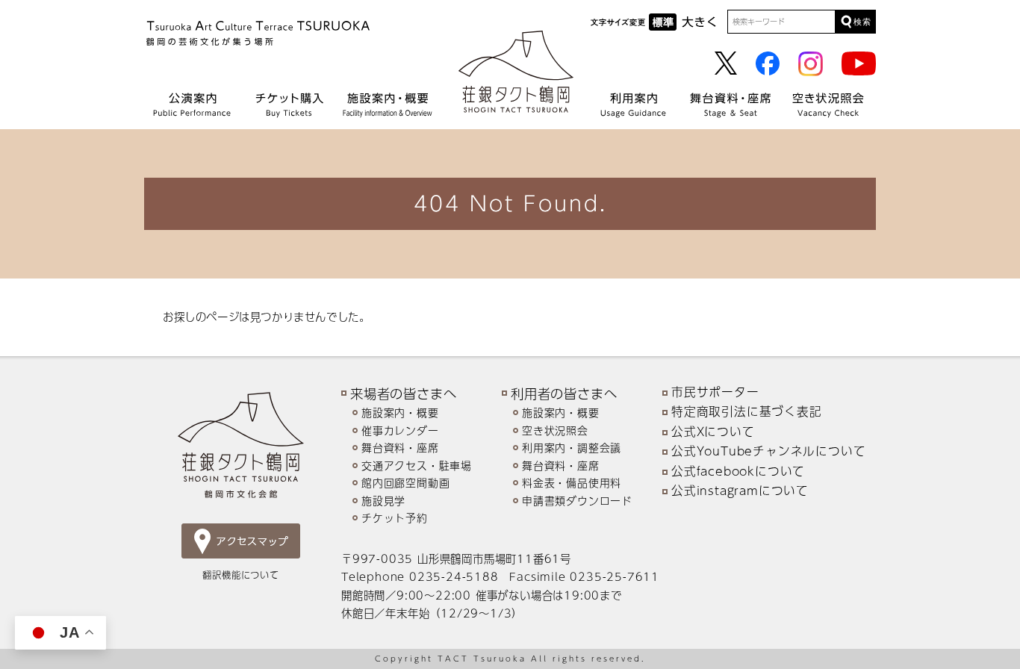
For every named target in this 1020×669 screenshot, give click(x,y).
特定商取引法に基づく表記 (746, 411)
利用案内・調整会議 (571, 447)
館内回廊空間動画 (405, 483)
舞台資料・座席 (400, 447)
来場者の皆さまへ (403, 393)
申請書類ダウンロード (577, 500)
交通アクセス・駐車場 (416, 465)
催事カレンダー (400, 430)
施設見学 (383, 500)
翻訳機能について (240, 574)
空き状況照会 (555, 430)
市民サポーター (715, 392)
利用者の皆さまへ (564, 393)
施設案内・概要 (400, 412)
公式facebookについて (738, 471)
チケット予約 (394, 518)
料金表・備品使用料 (571, 483)
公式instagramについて (740, 491)
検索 (862, 21)
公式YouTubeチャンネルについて (768, 451)
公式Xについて (713, 432)
